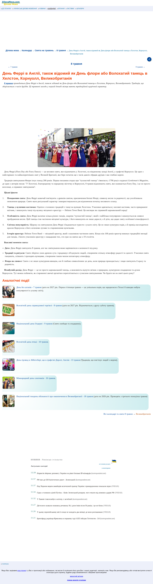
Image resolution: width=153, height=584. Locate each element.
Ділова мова (12, 50)
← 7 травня (12, 67)
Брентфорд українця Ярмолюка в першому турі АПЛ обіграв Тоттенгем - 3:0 (68, 519)
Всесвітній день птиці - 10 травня (32, 342)
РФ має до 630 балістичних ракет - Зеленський (56, 480)
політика (5, 564)
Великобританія (143, 414)
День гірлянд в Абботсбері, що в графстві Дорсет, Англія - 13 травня (48, 360)
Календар (27, 50)
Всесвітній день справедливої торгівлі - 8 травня (39, 305)
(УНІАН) (115, 486)
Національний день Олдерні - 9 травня (34, 323)
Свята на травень (44, 50)
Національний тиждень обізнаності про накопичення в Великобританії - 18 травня (54, 396)
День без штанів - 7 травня (28, 287)
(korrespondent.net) (98, 473)
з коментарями (105, 468)
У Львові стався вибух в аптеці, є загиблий (54, 499)
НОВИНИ (42, 8)
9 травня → (140, 67)
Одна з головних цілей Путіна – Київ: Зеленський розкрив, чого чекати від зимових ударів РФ (75, 493)
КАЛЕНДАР (52, 8)
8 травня (61, 50)
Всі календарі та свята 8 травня (118, 414)
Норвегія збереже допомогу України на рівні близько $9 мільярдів (64, 473)
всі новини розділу (104, 464)
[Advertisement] (71, 30)
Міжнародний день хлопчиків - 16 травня (35, 378)
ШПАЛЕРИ (80, 8)
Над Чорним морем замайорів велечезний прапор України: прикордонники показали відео (74, 486)
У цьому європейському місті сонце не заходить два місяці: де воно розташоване (70, 512)
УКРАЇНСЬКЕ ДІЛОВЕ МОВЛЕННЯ (25, 8)
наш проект (21, 570)
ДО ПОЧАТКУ (6, 8)
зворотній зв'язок (76, 576)
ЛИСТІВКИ (70, 8)
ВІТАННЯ (61, 8)
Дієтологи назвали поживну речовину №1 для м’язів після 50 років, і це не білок (70, 506)
